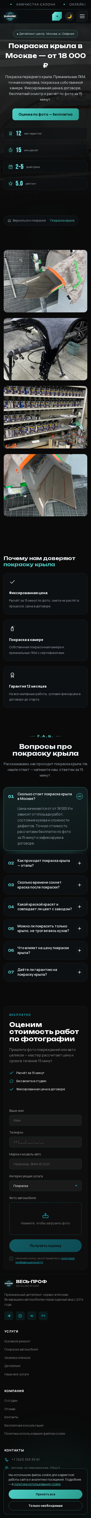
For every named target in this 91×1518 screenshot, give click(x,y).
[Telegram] (8, 1315)
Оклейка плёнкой (17, 1358)
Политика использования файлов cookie (34, 1434)
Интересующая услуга (26, 1176)
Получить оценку (45, 1245)
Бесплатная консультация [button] (24, 1425)
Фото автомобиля (22, 1198)
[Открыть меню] (82, 16)
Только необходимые (45, 1506)
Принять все (45, 1494)
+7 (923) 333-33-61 (25, 1460)
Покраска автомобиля (21, 1349)
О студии (10, 1400)
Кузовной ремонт (17, 1341)
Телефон (16, 1132)
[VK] (31, 1315)
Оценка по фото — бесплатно (46, 114)
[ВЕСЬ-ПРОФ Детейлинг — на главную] (10, 16)
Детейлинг (12, 1366)
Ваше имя (16, 1110)
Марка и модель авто (25, 1154)
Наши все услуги (16, 1374)
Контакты (11, 1417)
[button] (57, 16)
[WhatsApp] (20, 1315)
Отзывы (9, 1409)
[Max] (43, 1315)
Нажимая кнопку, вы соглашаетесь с (45, 1260)
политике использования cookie (37, 1484)
